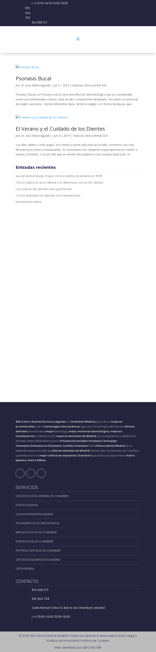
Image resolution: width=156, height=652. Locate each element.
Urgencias (123, 46)
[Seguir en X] (30, 473)
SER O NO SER (92, 648)
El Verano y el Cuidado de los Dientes (60, 128)
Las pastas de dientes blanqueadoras (44, 189)
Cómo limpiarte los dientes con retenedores (48, 196)
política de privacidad (61, 362)
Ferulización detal (28, 202)
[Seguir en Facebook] (20, 473)
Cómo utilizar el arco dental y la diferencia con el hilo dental (59, 183)
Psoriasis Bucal (33, 78)
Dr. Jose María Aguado (36, 85)
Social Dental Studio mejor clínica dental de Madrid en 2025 (59, 176)
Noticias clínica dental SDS (89, 85)
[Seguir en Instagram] (41, 473)
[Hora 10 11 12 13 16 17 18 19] (110, 308)
